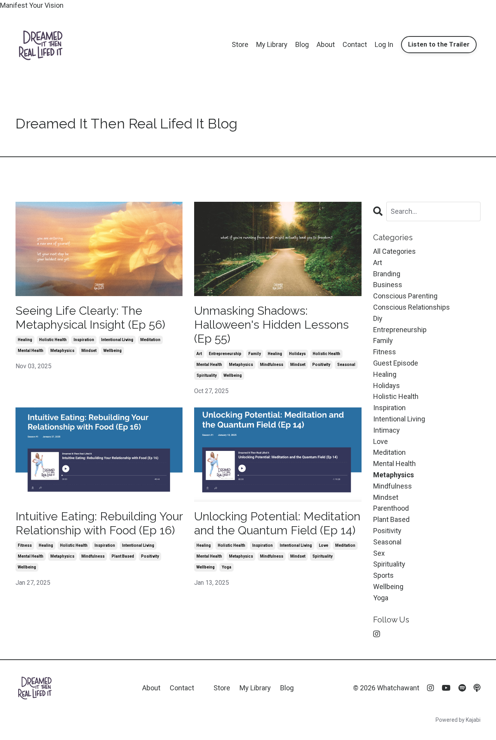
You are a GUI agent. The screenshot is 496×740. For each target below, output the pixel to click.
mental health (30, 350)
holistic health (53, 340)
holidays (297, 354)
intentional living (117, 340)
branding (386, 274)
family (254, 354)
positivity (321, 364)
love (323, 545)
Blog (302, 44)
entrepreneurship (225, 354)
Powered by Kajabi (458, 720)
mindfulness (271, 364)
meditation (150, 340)
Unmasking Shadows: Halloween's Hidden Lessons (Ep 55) (271, 324)
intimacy (386, 430)
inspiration (84, 340)
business (387, 285)
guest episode (395, 363)
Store (240, 44)
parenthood (391, 508)
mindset (88, 350)
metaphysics (62, 350)
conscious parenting (405, 296)
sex (379, 553)
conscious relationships (411, 307)
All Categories (394, 251)
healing (25, 340)
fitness (25, 545)
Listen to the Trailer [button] (439, 44)
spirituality (206, 375)
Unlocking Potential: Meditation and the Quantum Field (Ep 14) (277, 523)
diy (377, 318)
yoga (226, 567)
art (199, 354)
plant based (123, 556)
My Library (272, 44)
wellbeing (112, 350)
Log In (384, 44)
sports (383, 575)
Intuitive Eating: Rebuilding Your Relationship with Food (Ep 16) (99, 523)
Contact (355, 44)
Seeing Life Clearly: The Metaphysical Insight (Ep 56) (90, 317)
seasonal (346, 364)
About (326, 44)
